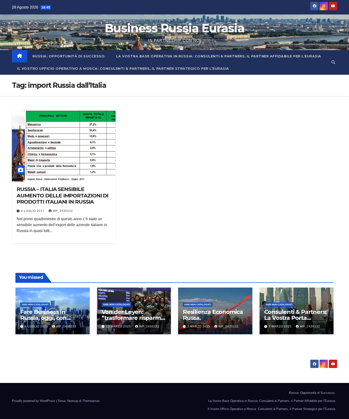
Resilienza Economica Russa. (213, 314)
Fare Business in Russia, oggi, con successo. (43, 317)
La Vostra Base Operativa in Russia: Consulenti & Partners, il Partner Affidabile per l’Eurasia (218, 56)
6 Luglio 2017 (33, 211)
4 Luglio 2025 (37, 326)
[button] (333, 62)
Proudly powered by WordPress (34, 401)
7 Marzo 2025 (199, 326)
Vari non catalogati (35, 304)
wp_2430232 (63, 211)
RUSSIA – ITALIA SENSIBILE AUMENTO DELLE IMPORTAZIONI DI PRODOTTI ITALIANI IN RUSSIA (62, 195)
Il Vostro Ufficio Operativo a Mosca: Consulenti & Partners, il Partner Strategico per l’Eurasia (123, 68)
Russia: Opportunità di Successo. (69, 56)
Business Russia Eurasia (174, 28)
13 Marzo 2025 (119, 326)
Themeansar (90, 401)
